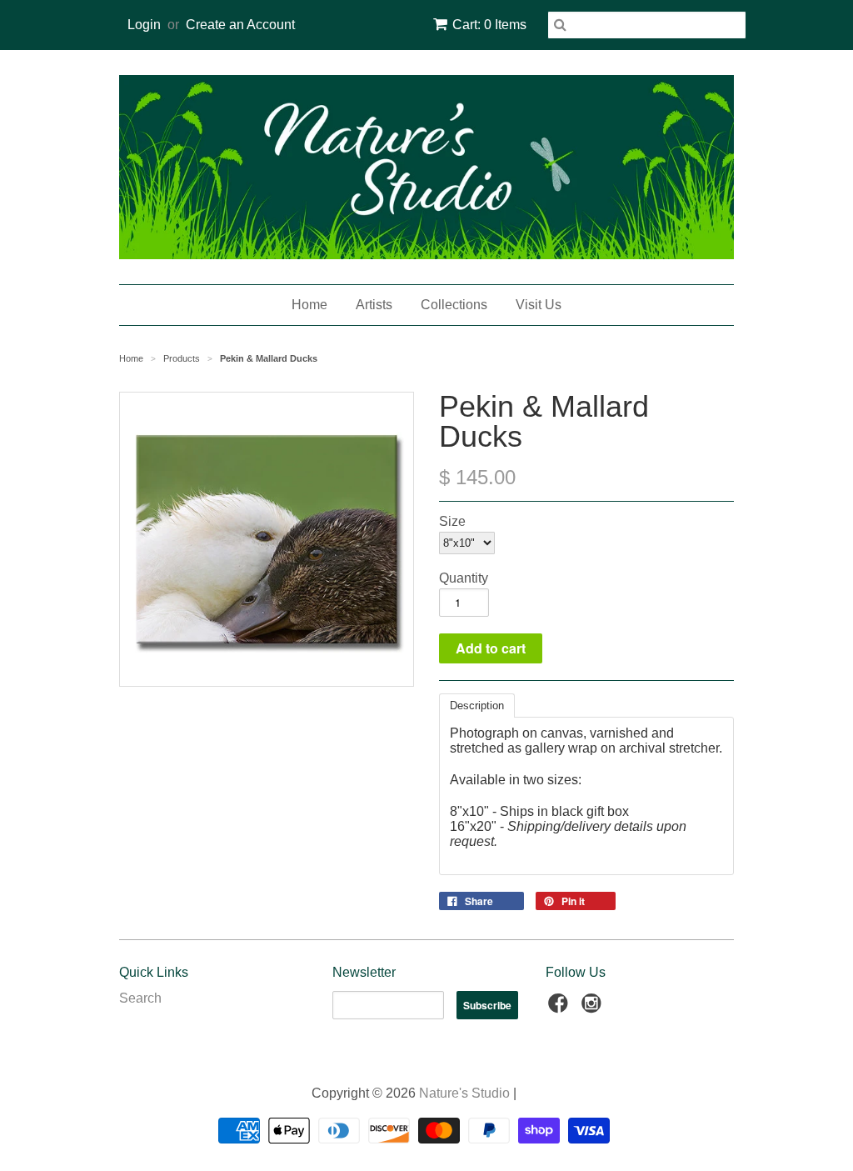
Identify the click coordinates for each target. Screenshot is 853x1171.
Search (140, 998)
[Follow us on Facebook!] (560, 1008)
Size (452, 521)
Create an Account (240, 25)
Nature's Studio (464, 1093)
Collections (454, 305)
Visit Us (538, 305)
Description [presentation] (477, 705)
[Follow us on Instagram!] (593, 1008)
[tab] (477, 705)
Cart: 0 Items (489, 25)
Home (309, 305)
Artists (374, 305)
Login (144, 25)
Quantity (463, 578)
